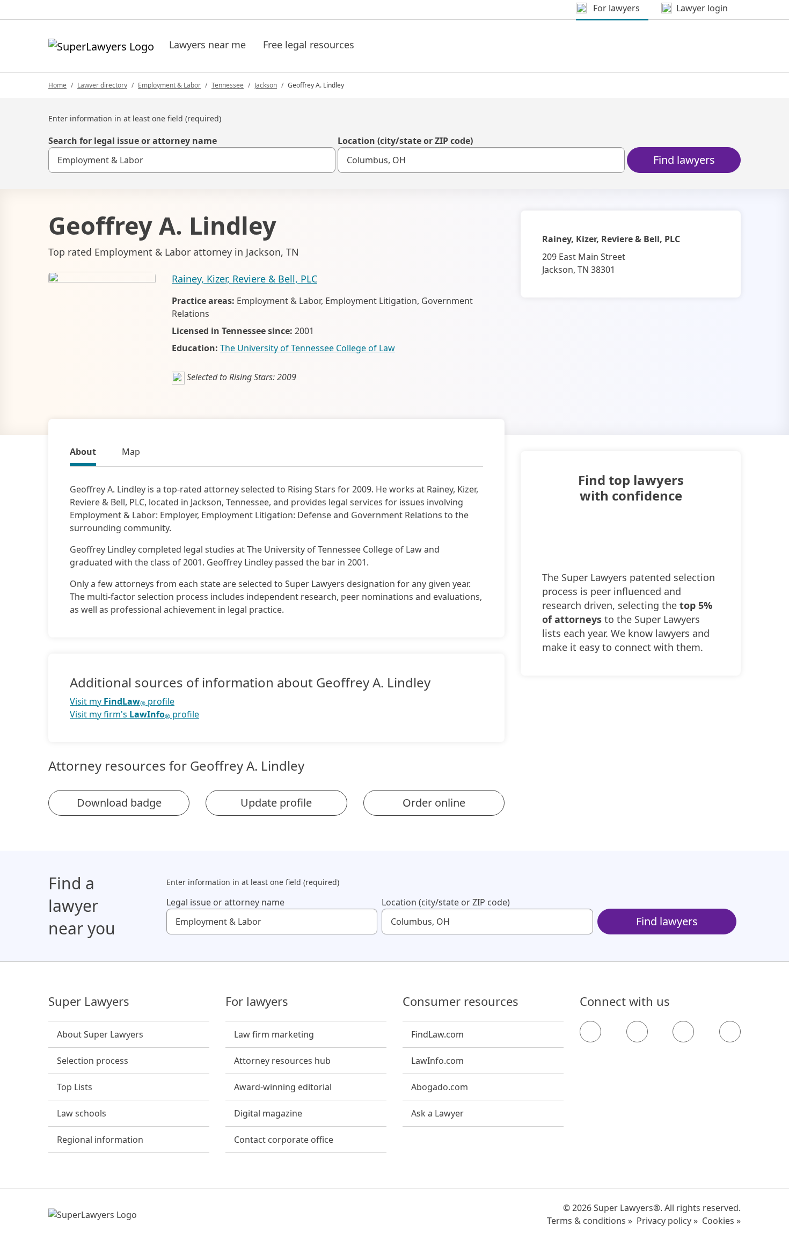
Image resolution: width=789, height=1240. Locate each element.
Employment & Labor (169, 85)
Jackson (265, 85)
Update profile (276, 802)
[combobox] (191, 160)
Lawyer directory (102, 85)
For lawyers (256, 1001)
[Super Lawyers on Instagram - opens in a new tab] (637, 1031)
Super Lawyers (88, 1001)
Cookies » (721, 1221)
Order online (434, 802)
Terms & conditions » (589, 1221)
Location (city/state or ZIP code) (405, 141)
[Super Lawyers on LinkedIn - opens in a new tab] (730, 1031)
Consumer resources (460, 1001)
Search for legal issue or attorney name (132, 141)
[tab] (83, 453)
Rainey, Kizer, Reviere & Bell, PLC (244, 278)
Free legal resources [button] (308, 44)
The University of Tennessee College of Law (307, 348)
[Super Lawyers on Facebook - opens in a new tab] (590, 1031)
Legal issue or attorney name (225, 902)
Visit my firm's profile (134, 714)
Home (57, 85)
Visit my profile (122, 701)
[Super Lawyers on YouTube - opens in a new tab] (683, 1031)
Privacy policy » (667, 1221)
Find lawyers (684, 160)
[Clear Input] (322, 160)
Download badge (119, 802)
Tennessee (227, 85)
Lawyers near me (207, 44)
